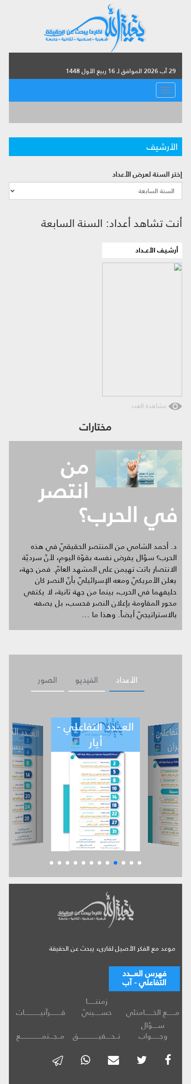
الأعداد (127, 680)
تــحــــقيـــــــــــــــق (96, 1035)
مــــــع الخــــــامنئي (152, 1012)
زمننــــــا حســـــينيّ (97, 1007)
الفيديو (86, 680)
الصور (47, 680)
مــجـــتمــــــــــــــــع (40, 1035)
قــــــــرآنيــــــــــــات (40, 1012)
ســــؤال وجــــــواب (153, 1031)
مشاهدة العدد (149, 406)
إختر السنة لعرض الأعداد (147, 174)
